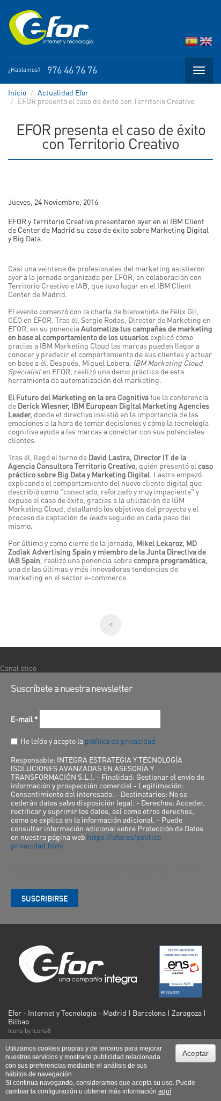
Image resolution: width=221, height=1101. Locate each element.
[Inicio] (51, 28)
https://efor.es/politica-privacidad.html (87, 841)
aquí (164, 1091)
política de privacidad (120, 740)
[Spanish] (191, 44)
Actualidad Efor (63, 92)
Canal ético (18, 668)
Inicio (17, 92)
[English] (206, 44)
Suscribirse (44, 898)
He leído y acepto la (88, 740)
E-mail (24, 718)
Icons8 (41, 1030)
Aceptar (195, 1053)
